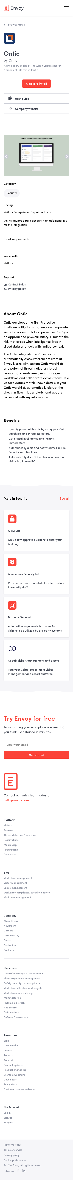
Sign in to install (36, 83)
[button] (65, 8)
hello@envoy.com (16, 800)
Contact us (10, 945)
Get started (36, 755)
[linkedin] (23, 1171)
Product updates (13, 1065)
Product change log (15, 1070)
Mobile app (10, 845)
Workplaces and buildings (18, 993)
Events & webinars (14, 1075)
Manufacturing (12, 998)
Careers (8, 930)
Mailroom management (17, 897)
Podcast (8, 1060)
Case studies (11, 1045)
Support (8, 1122)
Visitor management (15, 883)
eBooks (8, 1050)
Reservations (11, 840)
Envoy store (10, 1084)
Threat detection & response (20, 835)
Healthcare (10, 1007)
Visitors (8, 825)
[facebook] (18, 1171)
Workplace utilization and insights (23, 988)
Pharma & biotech (14, 1003)
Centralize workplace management (24, 973)
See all (64, 498)
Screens (8, 830)
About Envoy (11, 921)
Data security (11, 935)
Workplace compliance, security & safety (27, 893)
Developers (10, 854)
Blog (6, 1041)
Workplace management (18, 878)
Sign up (8, 1118)
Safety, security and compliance (22, 983)
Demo (7, 940)
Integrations (11, 850)
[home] (14, 8)
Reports (8, 1055)
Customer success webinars (19, 1089)
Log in (7, 1113)
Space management (15, 888)
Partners (9, 950)
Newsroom (10, 926)
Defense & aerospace (16, 1017)
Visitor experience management (22, 978)
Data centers (11, 1012)
